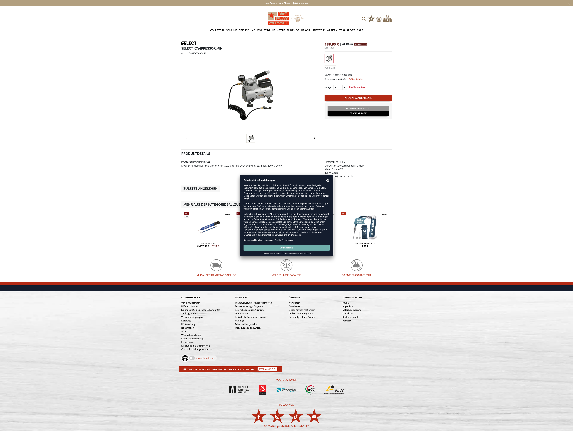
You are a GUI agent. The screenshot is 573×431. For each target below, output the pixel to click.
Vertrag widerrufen (190, 302)
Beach (305, 30)
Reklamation (187, 327)
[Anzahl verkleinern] (336, 87)
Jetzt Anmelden (267, 369)
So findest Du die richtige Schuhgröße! (200, 309)
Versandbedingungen (192, 317)
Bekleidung (247, 30)
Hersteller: (332, 162)
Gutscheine (294, 306)
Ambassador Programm (301, 313)
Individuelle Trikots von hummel (251, 317)
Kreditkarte (347, 313)
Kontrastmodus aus (205, 358)
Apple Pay (347, 306)
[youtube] (314, 416)
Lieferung (186, 320)
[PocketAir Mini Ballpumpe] (364, 229)
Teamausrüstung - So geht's (249, 306)
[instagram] (277, 416)
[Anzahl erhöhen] (344, 87)
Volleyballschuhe (223, 30)
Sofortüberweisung (351, 309)
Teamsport (347, 30)
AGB (183, 331)
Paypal (345, 302)
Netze (281, 30)
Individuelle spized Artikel (248, 327)
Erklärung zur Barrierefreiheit (195, 345)
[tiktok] (295, 416)
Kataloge (239, 320)
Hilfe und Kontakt (190, 306)
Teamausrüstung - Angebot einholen (253, 302)
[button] (364, 18)
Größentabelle (356, 79)
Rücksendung (188, 324)
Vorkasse (346, 320)
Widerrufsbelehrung (191, 335)
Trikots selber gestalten (246, 324)
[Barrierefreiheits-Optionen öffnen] (185, 358)
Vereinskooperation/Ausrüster (249, 309)
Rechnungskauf (350, 317)
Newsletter (294, 302)
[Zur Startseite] (286, 18)
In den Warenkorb (358, 98)
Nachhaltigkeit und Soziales (302, 317)
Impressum (187, 342)
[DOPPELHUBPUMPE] (208, 229)
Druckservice (241, 313)
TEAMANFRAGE (358, 113)
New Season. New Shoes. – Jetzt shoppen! (286, 3)
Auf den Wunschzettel (359, 108)
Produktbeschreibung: (195, 162)
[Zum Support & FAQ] (371, 18)
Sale (360, 30)
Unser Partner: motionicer (302, 309)
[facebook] (258, 416)
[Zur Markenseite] (188, 44)
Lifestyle (318, 30)
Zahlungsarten (188, 313)
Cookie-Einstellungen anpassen (197, 349)
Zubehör (293, 30)
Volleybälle (266, 30)
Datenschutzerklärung (192, 338)
